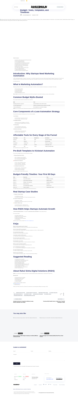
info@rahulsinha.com (34, 378)
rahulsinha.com (18, 283)
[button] (16, 7)
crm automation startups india (53, 292)
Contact (64, 2)
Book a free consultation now (29, 220)
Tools (25, 376)
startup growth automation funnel (18, 295)
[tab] (39, 389)
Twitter (50, 384)
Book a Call (17, 376)
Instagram (35, 384)
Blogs (24, 379)
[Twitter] (16, 2)
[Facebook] (13, 2)
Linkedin (45, 384)
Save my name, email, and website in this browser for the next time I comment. (26, 366)
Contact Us (16, 379)
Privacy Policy (59, 2)
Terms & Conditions (62, 384)
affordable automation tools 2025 (20, 292)
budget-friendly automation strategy (43, 292)
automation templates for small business (31, 292)
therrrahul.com (49, 379)
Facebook (40, 384)
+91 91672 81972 (35, 377)
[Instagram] (15, 2)
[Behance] (18, 2)
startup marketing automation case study (29, 295)
